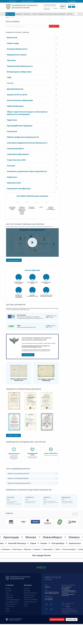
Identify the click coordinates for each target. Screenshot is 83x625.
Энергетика (12, 177)
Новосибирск (52, 537)
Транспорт (11, 60)
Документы (19, 14)
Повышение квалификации (19, 188)
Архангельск (75, 543)
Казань (43, 543)
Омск (58, 549)
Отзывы (34, 14)
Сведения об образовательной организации (51, 14)
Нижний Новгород (17, 543)
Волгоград (17, 549)
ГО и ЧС (10, 83)
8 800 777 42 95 (53, 577)
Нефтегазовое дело (15, 106)
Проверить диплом (28, 354)
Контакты (69, 14)
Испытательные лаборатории (20, 100)
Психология (12, 131)
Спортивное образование (18, 154)
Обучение (11, 14)
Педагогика (12, 120)
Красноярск (48, 549)
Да (69, 6)
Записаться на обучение (14, 260)
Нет (73, 6)
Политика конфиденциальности (13, 599)
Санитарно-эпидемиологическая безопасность (27, 143)
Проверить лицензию (13, 435)
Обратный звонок (49, 579)
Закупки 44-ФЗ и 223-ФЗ (17, 94)
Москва (30, 537)
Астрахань (6, 549)
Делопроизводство (15, 89)
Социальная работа (15, 148)
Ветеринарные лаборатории (19, 72)
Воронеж (27, 549)
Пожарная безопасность (17, 49)
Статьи (7, 593)
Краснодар (11, 537)
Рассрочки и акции (10, 606)
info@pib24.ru (55, 8)
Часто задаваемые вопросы (12, 602)
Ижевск (37, 549)
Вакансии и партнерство (11, 604)
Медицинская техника (17, 55)
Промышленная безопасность (20, 66)
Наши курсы (28, 585)
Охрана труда (13, 43)
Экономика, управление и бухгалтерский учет (27, 171)
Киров (33, 543)
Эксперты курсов (9, 597)
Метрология (12, 37)
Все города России (41, 555)
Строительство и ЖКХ (16, 160)
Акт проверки (9, 590)
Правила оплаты (9, 595)
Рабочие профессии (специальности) (23, 137)
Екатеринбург (58, 543)
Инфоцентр (27, 14)
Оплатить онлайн (71, 619)
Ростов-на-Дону (69, 549)
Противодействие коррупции (19, 125)
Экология (11, 165)
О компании (9, 585)
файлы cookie (69, 608)
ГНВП (9, 77)
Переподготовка (14, 183)
